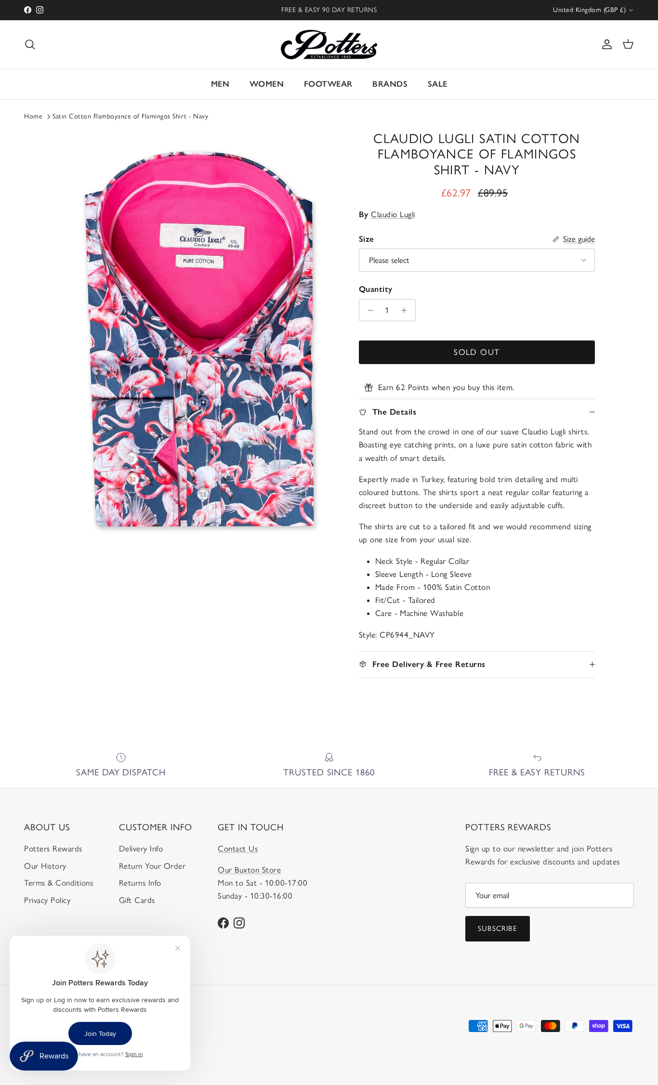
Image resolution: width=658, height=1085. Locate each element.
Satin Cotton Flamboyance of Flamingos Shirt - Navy (130, 116)
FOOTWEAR (328, 84)
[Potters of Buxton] (329, 44)
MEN (220, 84)
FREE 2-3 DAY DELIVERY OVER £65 (329, 11)
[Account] (605, 44)
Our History (45, 866)
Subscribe (497, 928)
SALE (437, 84)
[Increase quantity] (406, 310)
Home (33, 116)
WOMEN (267, 84)
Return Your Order (152, 866)
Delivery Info (141, 848)
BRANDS (390, 84)
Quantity (376, 289)
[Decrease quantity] (368, 310)
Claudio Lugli (393, 214)
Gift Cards (137, 900)
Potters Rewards (53, 848)
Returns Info (140, 883)
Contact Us (238, 848)
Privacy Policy (47, 900)
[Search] (30, 44)
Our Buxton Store (249, 870)
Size (366, 239)
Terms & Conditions (58, 883)
